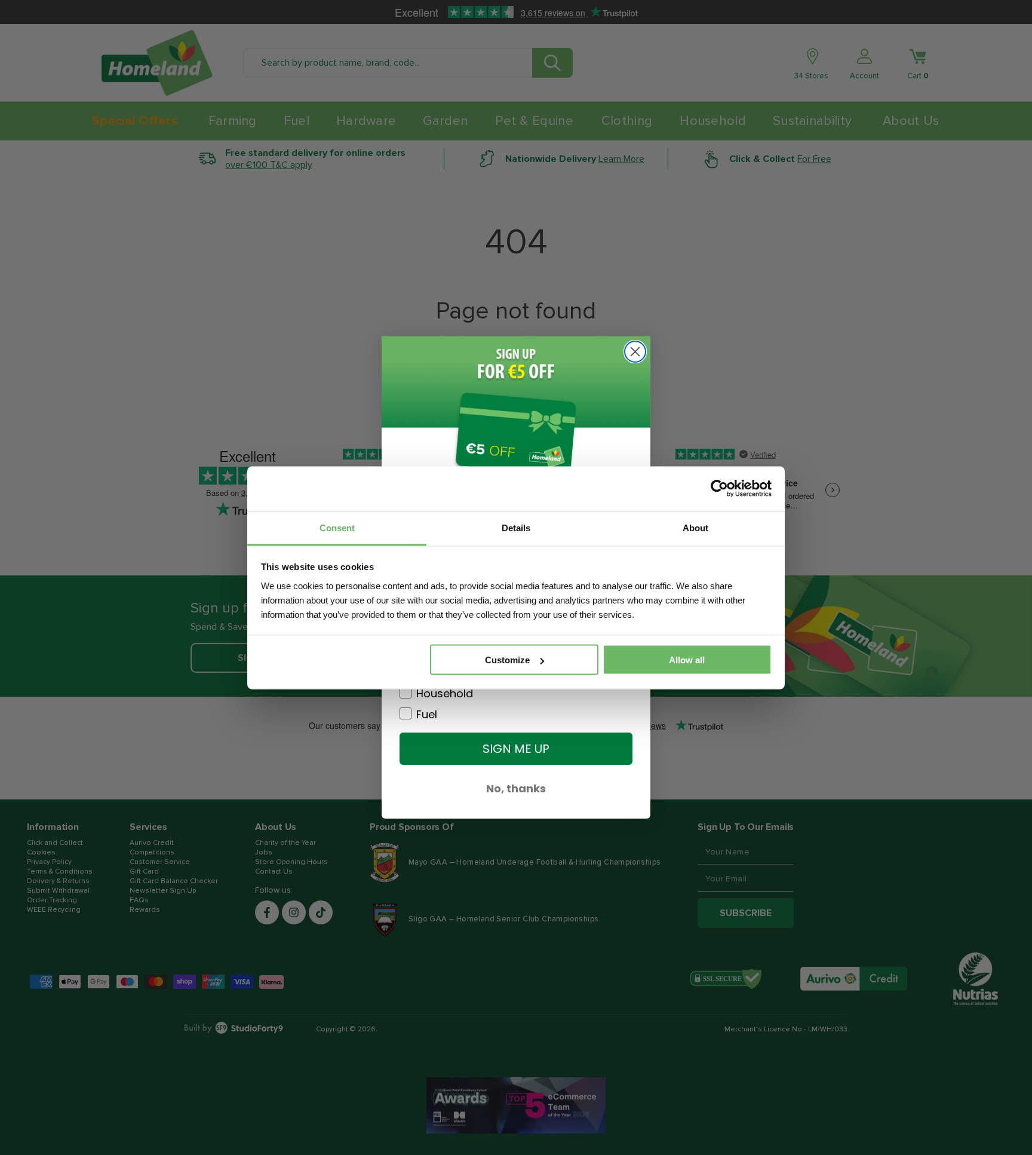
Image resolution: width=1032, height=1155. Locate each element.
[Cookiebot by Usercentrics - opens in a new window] (719, 489)
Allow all (687, 660)
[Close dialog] (635, 351)
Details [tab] (516, 527)
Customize (507, 660)
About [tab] (695, 527)
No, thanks (516, 788)
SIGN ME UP (516, 748)
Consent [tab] (337, 527)
